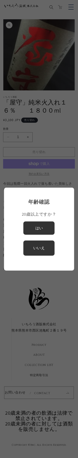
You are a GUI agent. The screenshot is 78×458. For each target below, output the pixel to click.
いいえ (39, 247)
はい (39, 228)
